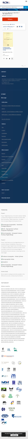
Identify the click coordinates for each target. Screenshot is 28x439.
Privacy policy (5, 177)
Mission (3, 153)
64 (13, 24)
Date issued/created (6, 139)
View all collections (6, 119)
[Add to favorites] (3, 59)
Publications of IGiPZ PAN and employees (11, 105)
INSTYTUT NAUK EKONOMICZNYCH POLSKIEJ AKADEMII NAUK (13, 333)
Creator (3, 130)
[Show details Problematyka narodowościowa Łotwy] (12, 59)
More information (18, 433)
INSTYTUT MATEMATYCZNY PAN (8, 288)
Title (3, 127)
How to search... (4, 9)
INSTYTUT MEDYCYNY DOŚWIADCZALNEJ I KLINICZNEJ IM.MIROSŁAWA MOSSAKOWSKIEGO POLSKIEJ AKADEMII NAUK (13, 316)
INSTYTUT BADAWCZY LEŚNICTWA (17, 293)
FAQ (3, 165)
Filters (10, 19)
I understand (14, 435)
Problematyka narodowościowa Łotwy (7, 49)
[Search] (25, 7)
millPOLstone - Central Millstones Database (11, 114)
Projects (3, 159)
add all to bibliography (8, 26)
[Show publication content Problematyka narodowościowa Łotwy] (9, 59)
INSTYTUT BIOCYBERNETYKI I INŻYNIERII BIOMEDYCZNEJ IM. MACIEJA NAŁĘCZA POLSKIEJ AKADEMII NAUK (13, 338)
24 (10, 24)
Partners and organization (7, 156)
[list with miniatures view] (19, 26)
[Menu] (26, 1)
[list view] (21, 26)
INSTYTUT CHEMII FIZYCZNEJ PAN (8, 304)
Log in (3, 192)
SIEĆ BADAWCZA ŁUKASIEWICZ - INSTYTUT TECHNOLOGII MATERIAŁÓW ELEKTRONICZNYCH (12, 328)
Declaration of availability (7, 180)
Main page (3, 97)
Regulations (4, 171)
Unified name (5, 145)
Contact (3, 183)
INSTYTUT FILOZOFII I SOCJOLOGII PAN (16, 307)
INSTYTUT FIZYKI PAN (8, 340)
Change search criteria (23, 9)
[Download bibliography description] (6, 59)
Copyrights (4, 168)
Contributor (4, 133)
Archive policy (5, 174)
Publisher (4, 136)
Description (4, 142)
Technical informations (7, 162)
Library (3, 108)
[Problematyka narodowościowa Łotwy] (8, 39)
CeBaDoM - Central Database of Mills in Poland (12, 111)
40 (12, 24)
